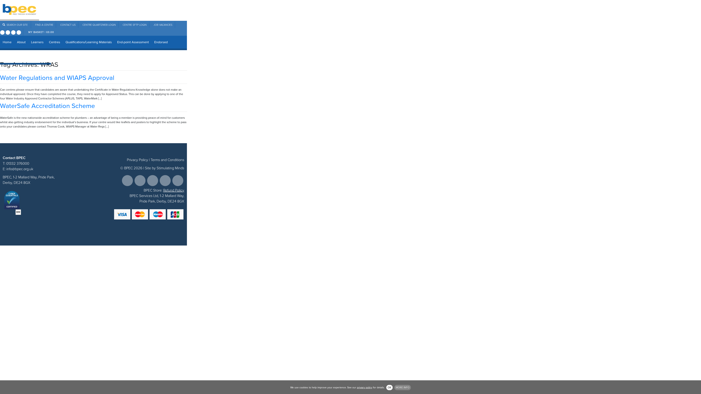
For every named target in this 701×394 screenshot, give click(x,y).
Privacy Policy (137, 159)
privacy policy (364, 387)
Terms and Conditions (167, 159)
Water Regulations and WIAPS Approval (57, 77)
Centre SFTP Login (135, 24)
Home (7, 42)
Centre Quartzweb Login (99, 24)
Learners (37, 42)
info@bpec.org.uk (19, 168)
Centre (44, 24)
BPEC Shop (11, 56)
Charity (30, 56)
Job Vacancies (163, 24)
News (44, 56)
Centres (54, 42)
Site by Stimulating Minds (164, 167)
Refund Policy (173, 190)
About (21, 42)
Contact (68, 24)
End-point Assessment (133, 42)
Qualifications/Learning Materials (89, 42)
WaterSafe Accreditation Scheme (47, 105)
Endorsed (161, 42)
